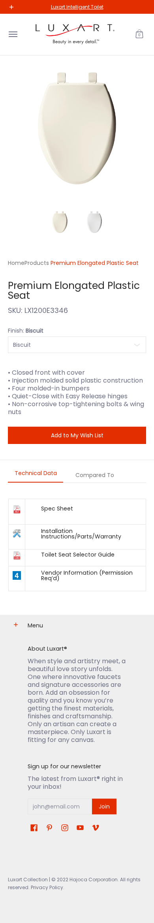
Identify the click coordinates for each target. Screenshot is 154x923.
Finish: (25, 331)
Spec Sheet (57, 508)
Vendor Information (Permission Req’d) (87, 575)
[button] (139, 34)
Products (36, 263)
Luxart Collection (28, 879)
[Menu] (12, 34)
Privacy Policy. (47, 887)
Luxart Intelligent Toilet (77, 7)
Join (104, 806)
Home (16, 263)
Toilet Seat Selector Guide (78, 555)
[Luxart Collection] (75, 34)
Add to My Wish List (77, 435)
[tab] (35, 475)
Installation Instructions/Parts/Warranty (81, 533)
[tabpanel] (77, 545)
